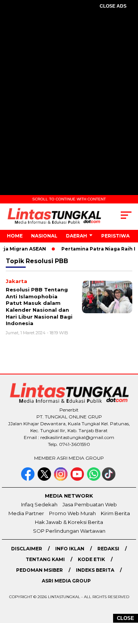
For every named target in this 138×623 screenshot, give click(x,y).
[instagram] (61, 479)
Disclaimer (26, 548)
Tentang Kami (45, 559)
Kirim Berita (115, 513)
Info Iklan (69, 548)
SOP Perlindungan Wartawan (69, 531)
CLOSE (125, 618)
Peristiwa (115, 236)
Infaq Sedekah (39, 504)
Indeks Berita (95, 570)
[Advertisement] (69, 90)
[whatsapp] (93, 479)
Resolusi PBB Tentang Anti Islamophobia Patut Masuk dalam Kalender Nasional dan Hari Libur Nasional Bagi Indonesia (39, 306)
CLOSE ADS (113, 6)
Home (15, 236)
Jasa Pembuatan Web (89, 504)
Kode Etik (91, 559)
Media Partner (26, 513)
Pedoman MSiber (39, 570)
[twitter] (45, 479)
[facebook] (28, 479)
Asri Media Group (66, 581)
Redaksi (108, 548)
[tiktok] (109, 479)
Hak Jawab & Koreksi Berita (69, 522)
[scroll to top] (127, 578)
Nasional (44, 236)
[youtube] (78, 479)
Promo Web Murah (72, 513)
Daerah (76, 236)
